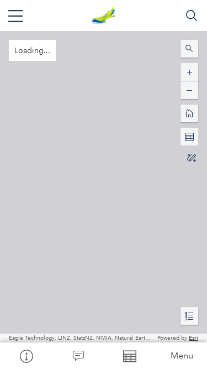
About (26, 355)
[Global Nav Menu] (15, 15)
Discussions (78, 355)
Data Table (130, 355)
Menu (182, 355)
